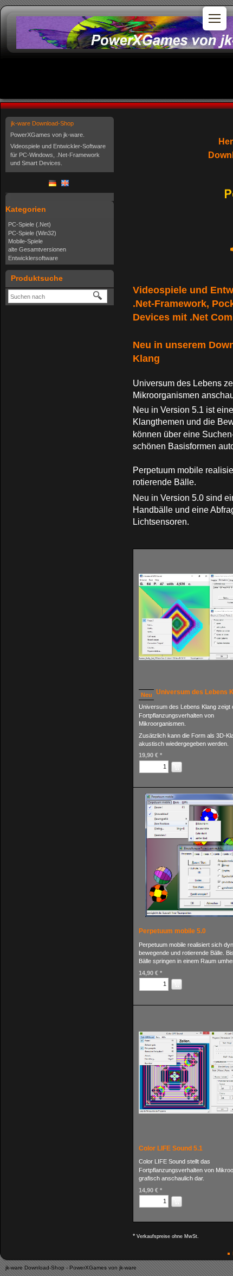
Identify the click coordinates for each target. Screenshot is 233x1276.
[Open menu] (214, 18)
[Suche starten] (98, 296)
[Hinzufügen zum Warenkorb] (176, 767)
